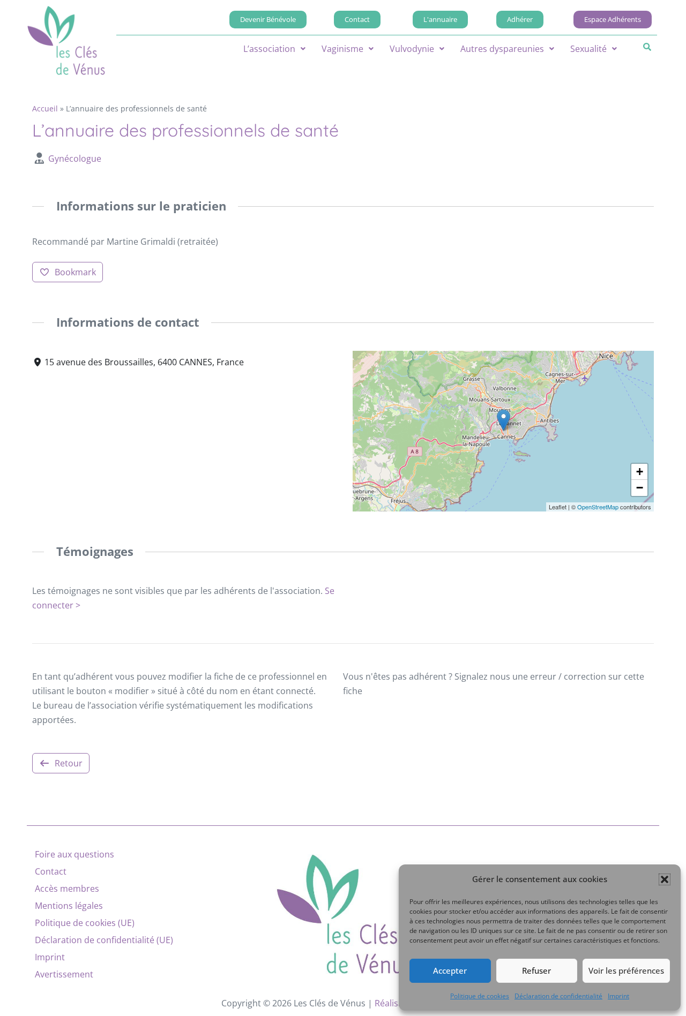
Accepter (450, 970)
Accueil (45, 108)
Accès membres (67, 888)
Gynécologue (74, 158)
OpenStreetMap (597, 506)
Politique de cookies (479, 995)
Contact (50, 871)
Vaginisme (342, 49)
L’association (269, 49)
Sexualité (588, 49)
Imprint (618, 995)
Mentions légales (69, 906)
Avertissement (64, 974)
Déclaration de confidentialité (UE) (104, 940)
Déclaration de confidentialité (558, 995)
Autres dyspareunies (502, 49)
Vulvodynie (412, 49)
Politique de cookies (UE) (85, 923)
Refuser (536, 970)
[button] (664, 879)
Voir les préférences (626, 970)
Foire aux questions (74, 854)
